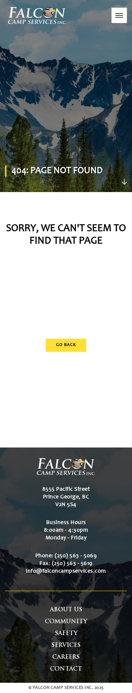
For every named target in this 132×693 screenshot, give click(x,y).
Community (66, 622)
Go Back (66, 345)
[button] (119, 15)
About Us (66, 610)
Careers (66, 657)
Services (66, 645)
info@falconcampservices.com (66, 571)
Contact (66, 669)
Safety (66, 633)
